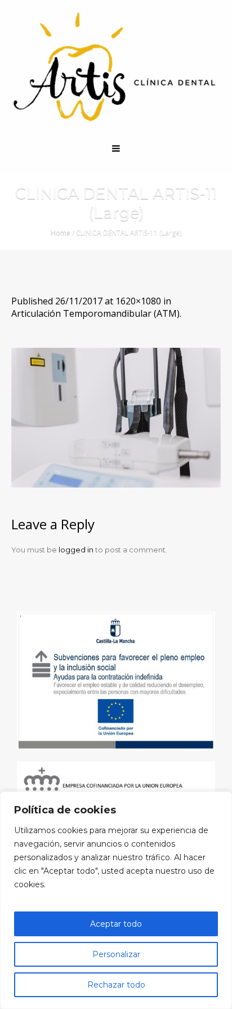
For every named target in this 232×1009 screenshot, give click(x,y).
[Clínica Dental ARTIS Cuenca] (116, 67)
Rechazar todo (116, 985)
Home (60, 232)
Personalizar (116, 954)
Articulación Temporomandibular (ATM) (95, 313)
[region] (116, 900)
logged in (76, 549)
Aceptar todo (116, 924)
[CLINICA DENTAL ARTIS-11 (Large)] (116, 418)
